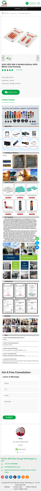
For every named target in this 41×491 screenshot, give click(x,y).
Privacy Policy (17, 487)
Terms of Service (31, 487)
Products (13, 13)
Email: (20, 445)
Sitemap (7, 487)
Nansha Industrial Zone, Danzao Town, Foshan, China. (20, 471)
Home (6, 13)
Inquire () (33, 3)
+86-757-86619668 (11, 464)
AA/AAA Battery (24, 13)
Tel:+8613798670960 (20, 442)
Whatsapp (22, 449)
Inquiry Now (12, 92)
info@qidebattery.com (12, 467)
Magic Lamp (23, 489)
